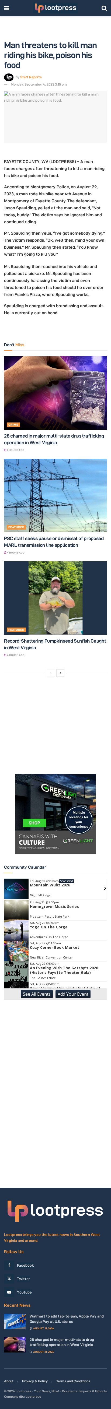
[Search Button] (104, 8)
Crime (13, 424)
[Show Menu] (6, 8)
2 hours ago (15, 450)
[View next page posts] (60, 673)
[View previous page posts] (51, 673)
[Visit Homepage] (55, 8)
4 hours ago (15, 552)
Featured (16, 527)
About (8, 1381)
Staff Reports (31, 77)
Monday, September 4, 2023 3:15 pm (39, 84)
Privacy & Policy (35, 1381)
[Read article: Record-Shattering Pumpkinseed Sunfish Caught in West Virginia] (55, 598)
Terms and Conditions (73, 1381)
